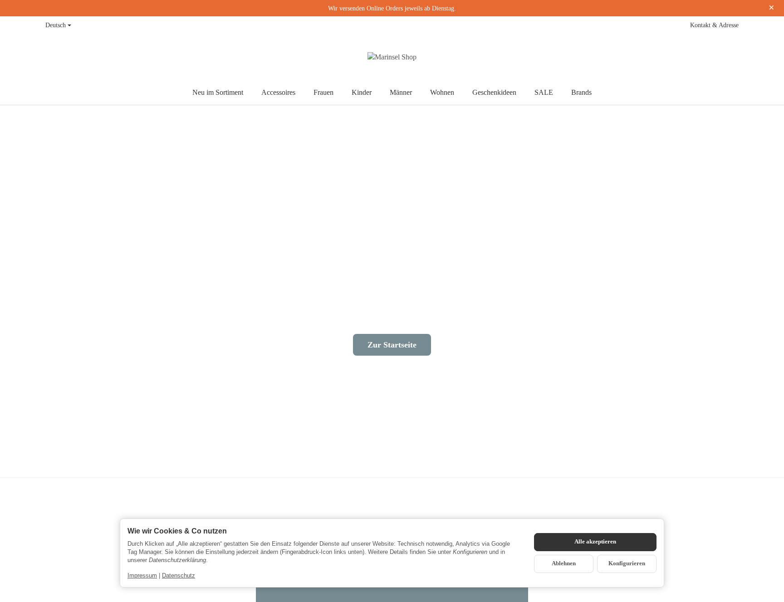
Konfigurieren (626, 563)
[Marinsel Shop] (391, 57)
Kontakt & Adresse (714, 25)
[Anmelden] (712, 57)
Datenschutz (178, 575)
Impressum (142, 575)
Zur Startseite (392, 344)
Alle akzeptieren (595, 541)
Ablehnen (564, 563)
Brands (581, 92)
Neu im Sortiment (217, 92)
